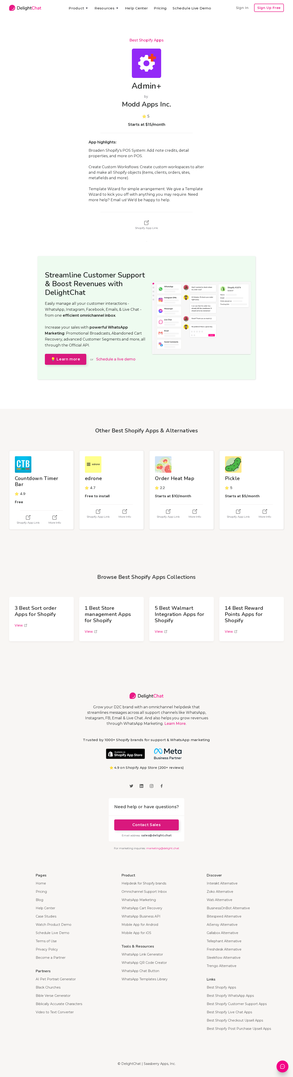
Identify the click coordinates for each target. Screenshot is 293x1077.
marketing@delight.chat (162, 848)
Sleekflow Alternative (224, 958)
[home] (25, 8)
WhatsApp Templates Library (145, 979)
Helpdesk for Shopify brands (144, 883)
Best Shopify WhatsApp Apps (230, 996)
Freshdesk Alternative (224, 949)
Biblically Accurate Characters (59, 1004)
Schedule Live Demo (192, 8)
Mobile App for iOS (136, 933)
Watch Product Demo (53, 925)
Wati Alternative (219, 900)
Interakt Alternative (222, 883)
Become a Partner (50, 958)
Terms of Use (46, 941)
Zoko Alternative (220, 892)
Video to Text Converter (55, 1012)
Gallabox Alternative (222, 933)
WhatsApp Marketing (139, 900)
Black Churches (48, 987)
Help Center (136, 8)
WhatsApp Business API (141, 916)
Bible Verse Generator (53, 996)
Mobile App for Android (140, 925)
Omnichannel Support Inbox (144, 892)
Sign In (242, 7)
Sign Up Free (269, 8)
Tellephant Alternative (224, 941)
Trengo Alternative (221, 966)
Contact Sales (146, 825)
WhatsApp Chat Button (140, 971)
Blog (39, 900)
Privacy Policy (47, 949)
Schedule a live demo (116, 359)
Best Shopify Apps (146, 40)
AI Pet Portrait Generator (56, 979)
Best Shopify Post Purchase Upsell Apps (239, 1029)
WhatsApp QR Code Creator (144, 963)
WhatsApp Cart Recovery (142, 908)
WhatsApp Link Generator (142, 954)
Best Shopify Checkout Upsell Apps (235, 1020)
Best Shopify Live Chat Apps (229, 1012)
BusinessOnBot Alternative (228, 908)
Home (41, 883)
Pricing (160, 8)
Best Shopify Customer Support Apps (237, 1004)
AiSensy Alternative (222, 925)
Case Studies (46, 916)
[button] (79, 8)
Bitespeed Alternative (224, 916)
